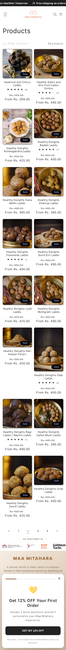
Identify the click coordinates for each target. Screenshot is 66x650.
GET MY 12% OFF (33, 630)
